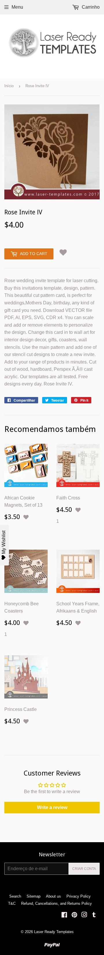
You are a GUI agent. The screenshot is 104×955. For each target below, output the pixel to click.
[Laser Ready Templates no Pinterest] (74, 915)
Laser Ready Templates (54, 932)
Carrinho (90, 7)
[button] (63, 253)
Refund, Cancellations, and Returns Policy (56, 903)
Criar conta (84, 869)
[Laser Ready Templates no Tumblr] (94, 915)
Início (9, 86)
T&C (12, 903)
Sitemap (33, 896)
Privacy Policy (78, 896)
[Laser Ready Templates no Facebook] (64, 915)
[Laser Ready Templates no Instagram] (84, 915)
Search (15, 896)
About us (53, 896)
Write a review (52, 807)
